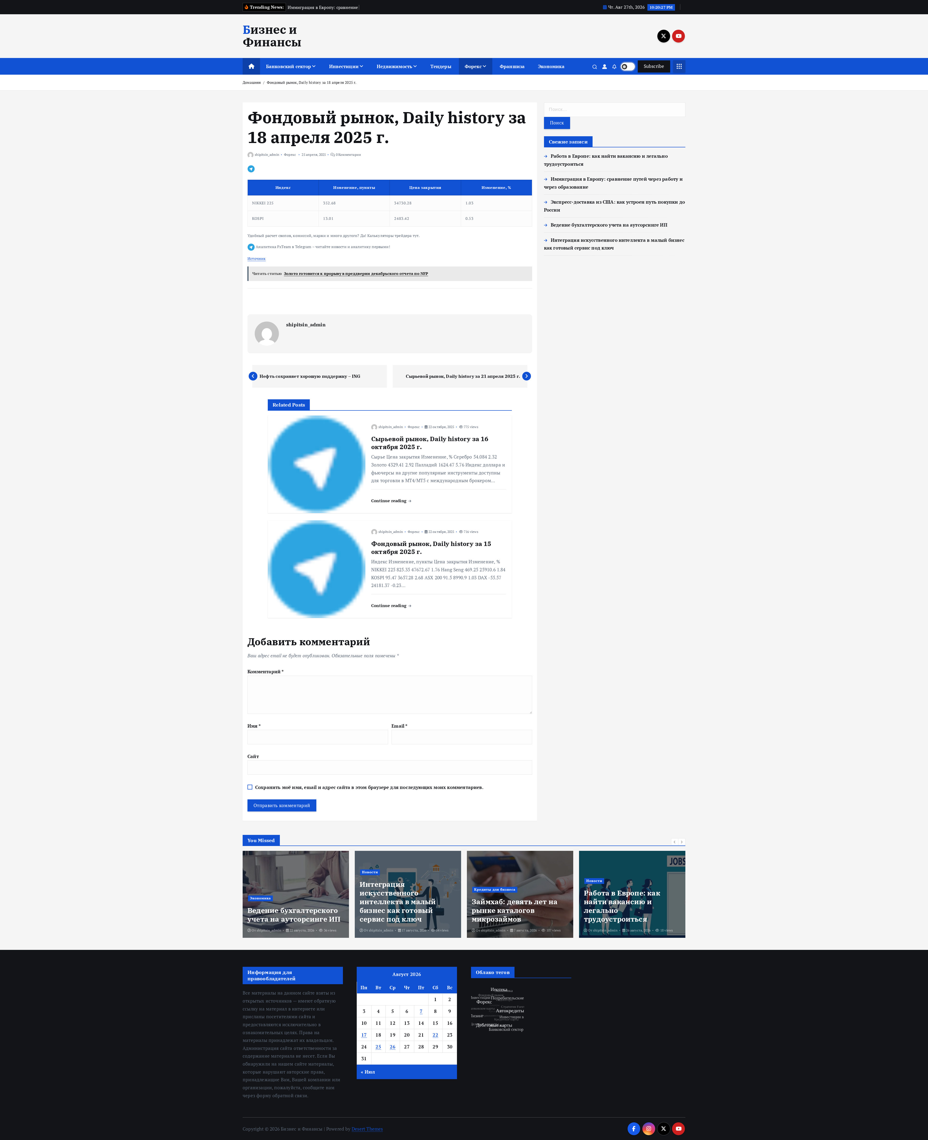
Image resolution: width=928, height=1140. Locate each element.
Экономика (551, 66)
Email (399, 726)
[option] (296, 894)
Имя (254, 726)
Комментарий (265, 671)
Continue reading (389, 500)
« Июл (368, 1072)
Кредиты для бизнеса (382, 889)
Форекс (473, 66)
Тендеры (440, 66)
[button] (674, 842)
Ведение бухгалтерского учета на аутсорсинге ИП (609, 225)
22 (435, 1035)
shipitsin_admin (267, 154)
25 (378, 1047)
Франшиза (512, 66)
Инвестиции (344, 66)
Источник (256, 258)
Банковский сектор (288, 66)
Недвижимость (394, 66)
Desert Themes (367, 1129)
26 (392, 1047)
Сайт (253, 756)
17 (364, 1035)
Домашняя (252, 82)
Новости (258, 872)
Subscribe (654, 66)
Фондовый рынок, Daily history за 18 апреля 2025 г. (311, 82)
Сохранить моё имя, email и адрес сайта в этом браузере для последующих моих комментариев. (369, 787)
